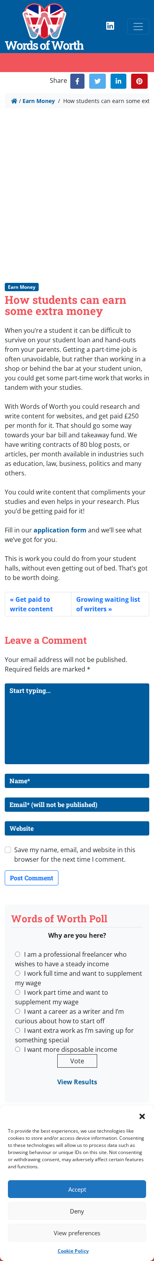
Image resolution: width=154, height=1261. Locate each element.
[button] (142, 1116)
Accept (77, 1189)
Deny (77, 1211)
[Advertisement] (77, 195)
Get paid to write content (31, 604)
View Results (77, 1082)
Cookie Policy (73, 1251)
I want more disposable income (70, 1049)
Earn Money (39, 101)
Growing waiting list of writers (108, 604)
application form (60, 530)
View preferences (77, 1233)
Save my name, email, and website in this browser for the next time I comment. (74, 854)
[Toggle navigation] (138, 26)
